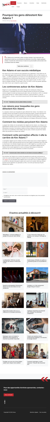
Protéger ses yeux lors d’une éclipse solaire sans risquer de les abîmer (12, 362)
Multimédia (43, 3)
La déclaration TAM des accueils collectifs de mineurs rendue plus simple (11, 261)
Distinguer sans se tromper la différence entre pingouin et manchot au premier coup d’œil (11, 337)
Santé (13, 6)
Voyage (18, 6)
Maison (25, 3)
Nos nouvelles (42, 412)
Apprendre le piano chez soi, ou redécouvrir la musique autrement (12, 311)
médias (6, 159)
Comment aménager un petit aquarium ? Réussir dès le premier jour (36, 363)
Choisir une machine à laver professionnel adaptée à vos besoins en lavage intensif (37, 337)
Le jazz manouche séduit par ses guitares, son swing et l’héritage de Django (36, 236)
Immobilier (32, 3)
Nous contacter (8, 394)
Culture (13, 3)
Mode (38, 3)
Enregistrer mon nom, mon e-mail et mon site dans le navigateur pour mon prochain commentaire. (24, 196)
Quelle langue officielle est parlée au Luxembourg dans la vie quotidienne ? (36, 261)
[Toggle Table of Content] (30, 66)
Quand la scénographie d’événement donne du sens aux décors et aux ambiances (12, 287)
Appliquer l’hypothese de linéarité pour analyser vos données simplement (36, 312)
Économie (19, 3)
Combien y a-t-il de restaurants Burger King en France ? (35, 286)
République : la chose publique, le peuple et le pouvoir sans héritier (11, 235)
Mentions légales (34, 412)
